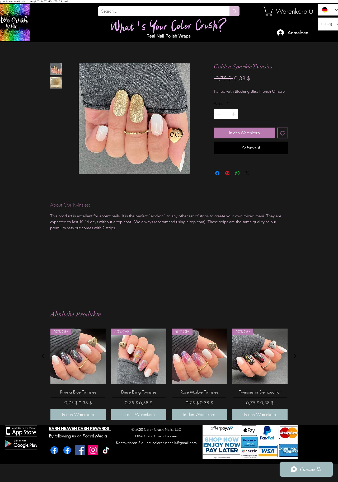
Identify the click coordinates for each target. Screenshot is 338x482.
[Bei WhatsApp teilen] (237, 173)
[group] (169, 374)
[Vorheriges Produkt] (43, 356)
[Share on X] (247, 173)
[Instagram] (93, 450)
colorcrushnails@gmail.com (174, 442)
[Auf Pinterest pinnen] (227, 173)
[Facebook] (54, 450)
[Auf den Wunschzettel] (282, 133)
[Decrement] (218, 114)
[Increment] (234, 114)
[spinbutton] (226, 114)
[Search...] (234, 11)
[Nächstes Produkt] (295, 356)
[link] (281, 11)
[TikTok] (106, 450)
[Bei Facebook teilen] (217, 173)
